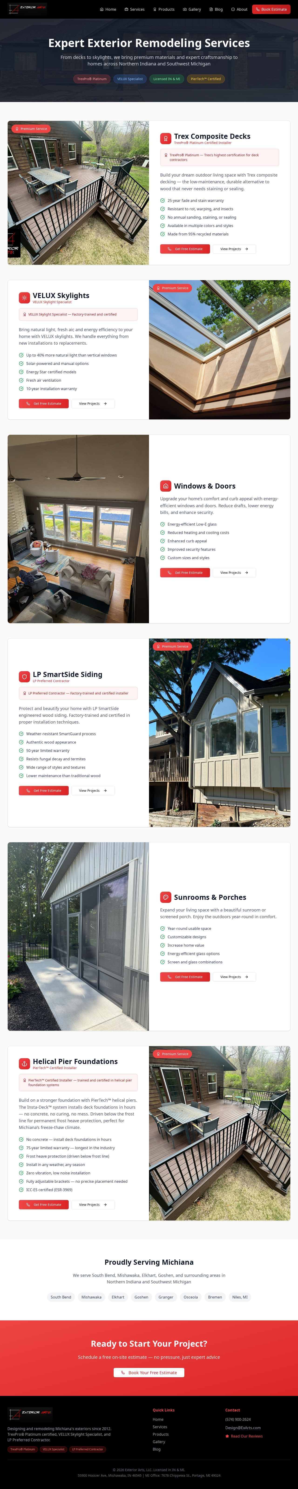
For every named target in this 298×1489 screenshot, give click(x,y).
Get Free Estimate (189, 249)
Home (110, 9)
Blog (219, 9)
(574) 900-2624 (238, 1419)
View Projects (230, 249)
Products (167, 9)
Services (137, 9)
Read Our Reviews (247, 1436)
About (242, 9)
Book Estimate (274, 9)
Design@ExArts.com (243, 1427)
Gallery (195, 9)
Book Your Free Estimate (153, 1372)
